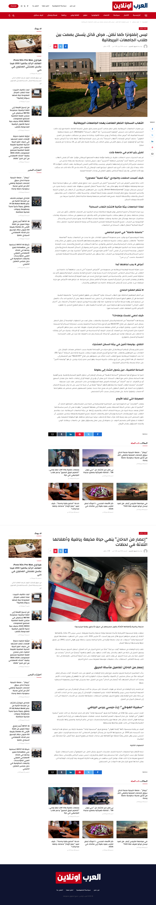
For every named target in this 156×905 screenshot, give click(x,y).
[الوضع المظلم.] (10, 15)
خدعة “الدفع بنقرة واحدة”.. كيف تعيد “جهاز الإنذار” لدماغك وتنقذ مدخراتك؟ (65, 506)
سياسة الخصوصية (59, 6)
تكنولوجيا (95, 15)
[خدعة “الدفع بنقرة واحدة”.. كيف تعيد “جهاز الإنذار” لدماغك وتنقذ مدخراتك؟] (63, 491)
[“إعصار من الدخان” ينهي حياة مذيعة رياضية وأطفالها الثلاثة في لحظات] (97, 589)
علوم (85, 15)
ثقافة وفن (75, 15)
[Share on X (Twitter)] (60, 46)
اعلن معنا (45, 6)
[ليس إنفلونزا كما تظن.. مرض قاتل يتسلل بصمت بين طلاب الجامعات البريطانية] (97, 84)
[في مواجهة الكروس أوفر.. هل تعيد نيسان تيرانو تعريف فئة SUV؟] (132, 491)
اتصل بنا (35, 6)
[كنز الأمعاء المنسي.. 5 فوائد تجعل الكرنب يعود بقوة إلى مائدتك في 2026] (97, 491)
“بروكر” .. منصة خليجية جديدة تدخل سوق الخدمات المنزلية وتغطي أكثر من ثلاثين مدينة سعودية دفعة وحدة (132, 456)
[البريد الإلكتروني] (152, 153)
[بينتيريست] (55, 46)
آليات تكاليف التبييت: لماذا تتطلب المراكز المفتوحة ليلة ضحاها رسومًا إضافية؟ (20, 94)
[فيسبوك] (152, 128)
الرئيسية (136, 15)
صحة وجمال (52, 15)
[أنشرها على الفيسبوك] (66, 46)
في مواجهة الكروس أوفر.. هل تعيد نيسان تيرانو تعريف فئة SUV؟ (132, 505)
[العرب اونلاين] (129, 6)
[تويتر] (152, 135)
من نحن (72, 6)
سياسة (116, 15)
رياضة (63, 15)
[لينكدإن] (152, 141)
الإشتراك (13, 6)
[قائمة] (146, 15)
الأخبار (126, 15)
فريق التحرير (133, 46)
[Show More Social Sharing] (50, 46)
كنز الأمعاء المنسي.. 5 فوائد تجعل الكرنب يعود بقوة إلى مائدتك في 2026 (98, 506)
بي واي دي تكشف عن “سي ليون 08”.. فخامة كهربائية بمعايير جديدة (98, 471)
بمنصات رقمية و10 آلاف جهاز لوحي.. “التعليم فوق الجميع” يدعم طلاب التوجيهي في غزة (64, 472)
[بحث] (13, 15)
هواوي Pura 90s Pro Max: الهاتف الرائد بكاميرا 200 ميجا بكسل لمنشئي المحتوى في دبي (25, 65)
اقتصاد (106, 15)
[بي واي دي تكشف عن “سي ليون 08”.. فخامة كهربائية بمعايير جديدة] (97, 458)
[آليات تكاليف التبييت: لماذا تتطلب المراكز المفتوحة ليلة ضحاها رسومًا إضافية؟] (36, 93)
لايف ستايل (38, 15)
